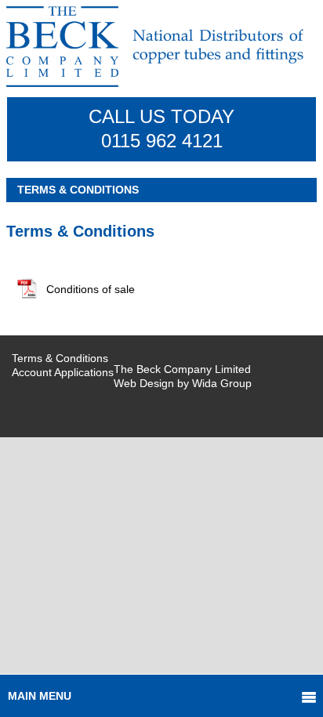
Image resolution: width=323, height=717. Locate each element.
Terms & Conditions (60, 358)
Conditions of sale (90, 289)
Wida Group (222, 383)
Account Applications (63, 372)
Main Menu (39, 696)
